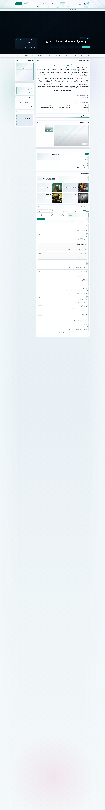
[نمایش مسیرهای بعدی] (89, 7)
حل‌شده (71, 218)
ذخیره (77, 230)
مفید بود (85, 230)
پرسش (80, 218)
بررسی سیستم (78, 46)
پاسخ (80, 230)
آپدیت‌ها (39, 55)
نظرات (16, 55)
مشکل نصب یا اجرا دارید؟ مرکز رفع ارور (41, 335)
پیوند (73, 230)
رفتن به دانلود (85, 46)
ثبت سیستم (40, 178)
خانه (66, 3)
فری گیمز (88, 9)
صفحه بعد (59, 332)
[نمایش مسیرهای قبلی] (76, 7)
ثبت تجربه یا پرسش (40, 218)
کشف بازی (18, 3)
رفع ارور (52, 3)
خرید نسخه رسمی (62, 46)
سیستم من (57, 3)
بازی (81, 9)
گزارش (69, 230)
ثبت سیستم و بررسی (54, 158)
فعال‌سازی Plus (30, 106)
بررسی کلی (86, 55)
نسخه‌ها (70, 55)
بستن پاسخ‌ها (85, 241)
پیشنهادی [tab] (82, 153)
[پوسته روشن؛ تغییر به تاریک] (33, 3)
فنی (77, 218)
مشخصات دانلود (54, 46)
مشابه (20, 55)
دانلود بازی (62, 3)
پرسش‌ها (25, 55)
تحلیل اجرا (54, 55)
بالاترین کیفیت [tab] (77, 153)
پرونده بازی (80, 55)
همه (86, 218)
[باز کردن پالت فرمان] (30, 3)
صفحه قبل (66, 332)
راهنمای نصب (70, 46)
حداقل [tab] (87, 153)
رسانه (49, 3)
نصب (49, 55)
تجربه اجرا (84, 218)
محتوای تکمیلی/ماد (32, 55)
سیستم (60, 55)
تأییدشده (75, 218)
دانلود (65, 55)
